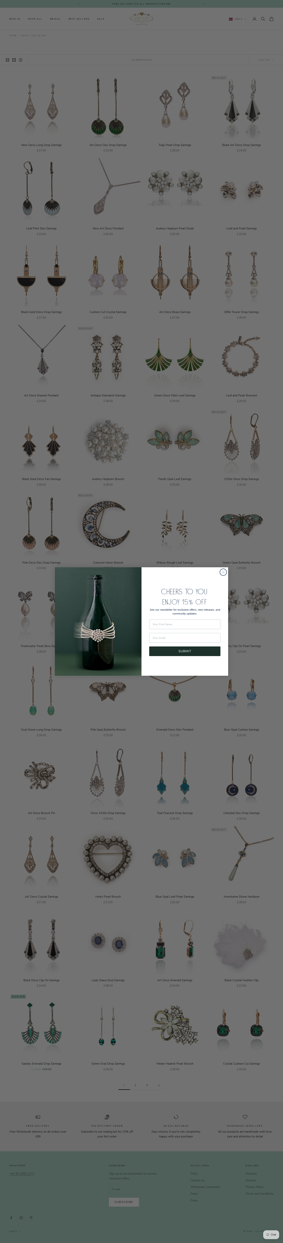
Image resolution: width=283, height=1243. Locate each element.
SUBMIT (184, 651)
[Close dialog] (223, 572)
